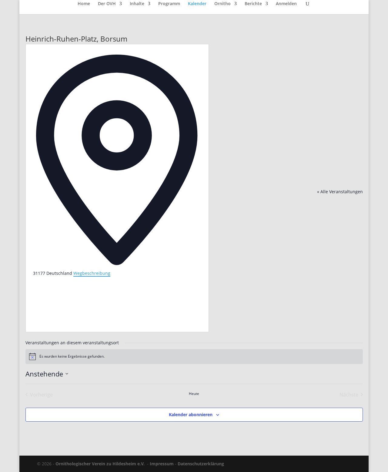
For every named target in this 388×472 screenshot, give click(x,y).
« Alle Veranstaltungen (340, 191)
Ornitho (222, 4)
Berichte (253, 4)
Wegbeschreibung (91, 273)
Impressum (162, 464)
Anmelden (286, 4)
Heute (194, 393)
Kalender (197, 4)
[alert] (194, 356)
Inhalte (137, 4)
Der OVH (107, 4)
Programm (169, 4)
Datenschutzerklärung (201, 464)
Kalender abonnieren (190, 414)
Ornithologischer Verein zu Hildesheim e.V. (100, 464)
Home (84, 4)
